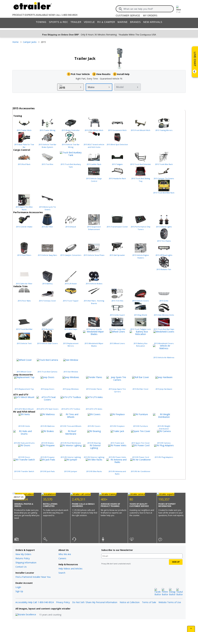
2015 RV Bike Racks (94, 471)
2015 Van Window (71, 371)
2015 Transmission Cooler (117, 227)
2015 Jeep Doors (47, 389)
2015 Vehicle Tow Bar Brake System (47, 145)
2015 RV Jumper (70, 471)
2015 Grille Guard (117, 315)
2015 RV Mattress (47, 426)
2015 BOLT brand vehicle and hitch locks (94, 145)
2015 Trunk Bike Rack (164, 164)
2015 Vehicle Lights (164, 227)
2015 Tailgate (117, 164)
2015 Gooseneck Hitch (117, 130)
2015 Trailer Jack (117, 443)
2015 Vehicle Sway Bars (47, 255)
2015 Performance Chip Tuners (140, 228)
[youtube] (179, 592)
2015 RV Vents (24, 426)
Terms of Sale (149, 602)
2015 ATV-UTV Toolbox (70, 409)
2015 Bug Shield (140, 315)
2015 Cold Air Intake (24, 227)
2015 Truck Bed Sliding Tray (140, 179)
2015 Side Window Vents (164, 315)
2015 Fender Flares (94, 389)
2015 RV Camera (163, 443)
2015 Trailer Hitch (24, 130)
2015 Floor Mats (24, 301)
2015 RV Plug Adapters (164, 457)
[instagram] (172, 592)
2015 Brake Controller (71, 130)
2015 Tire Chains (164, 241)
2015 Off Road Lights (164, 255)
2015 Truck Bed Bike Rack (163, 193)
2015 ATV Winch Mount (24, 409)
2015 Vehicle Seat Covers (47, 343)
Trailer (76, 22)
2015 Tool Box (47, 164)
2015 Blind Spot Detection (117, 144)
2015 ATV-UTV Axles (94, 409)
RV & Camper (106, 22)
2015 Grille (163, 301)
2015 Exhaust (70, 227)
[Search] (120, 9)
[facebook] (158, 592)
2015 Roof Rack (24, 164)
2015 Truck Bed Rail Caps (164, 329)
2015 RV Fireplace (117, 426)
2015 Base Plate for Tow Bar (24, 145)
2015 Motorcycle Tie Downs (47, 208)
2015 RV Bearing (94, 443)
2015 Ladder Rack (94, 164)
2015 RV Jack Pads (47, 471)
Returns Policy (22, 558)
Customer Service (128, 15)
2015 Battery (47, 283)
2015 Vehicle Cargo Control (94, 179)
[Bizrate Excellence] (25, 614)
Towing (41, 22)
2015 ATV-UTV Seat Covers (47, 409)
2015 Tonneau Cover (47, 301)
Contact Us (21, 566)
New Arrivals (152, 22)
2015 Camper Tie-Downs (164, 178)
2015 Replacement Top (24, 389)
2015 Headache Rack (117, 178)
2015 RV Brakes (47, 443)
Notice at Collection (130, 602)
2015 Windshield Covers (164, 343)
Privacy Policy (63, 602)
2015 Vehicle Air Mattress (163, 357)
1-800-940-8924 (69, 15)
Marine (123, 22)
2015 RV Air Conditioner (140, 471)
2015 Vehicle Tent (24, 343)
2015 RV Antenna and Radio (117, 472)
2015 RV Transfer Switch (24, 471)
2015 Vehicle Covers (140, 301)
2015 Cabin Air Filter (24, 283)
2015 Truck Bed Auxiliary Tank (71, 165)
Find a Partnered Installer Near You (33, 576)
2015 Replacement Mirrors (70, 344)
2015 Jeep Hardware (164, 389)
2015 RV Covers (94, 426)
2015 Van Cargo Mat (117, 329)
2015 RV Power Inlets (117, 457)
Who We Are (64, 554)
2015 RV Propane (47, 457)
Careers (62, 558)
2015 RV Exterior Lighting (94, 457)
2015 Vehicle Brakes (94, 283)
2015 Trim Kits (117, 301)
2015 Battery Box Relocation (140, 344)
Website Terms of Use (170, 602)
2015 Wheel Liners (117, 343)
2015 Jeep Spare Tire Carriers (117, 390)
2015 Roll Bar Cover (140, 389)
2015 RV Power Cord (140, 457)
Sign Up (19, 591)
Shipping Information (25, 562)
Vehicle (89, 22)
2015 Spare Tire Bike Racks (24, 208)
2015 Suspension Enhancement (94, 228)
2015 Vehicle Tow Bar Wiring (71, 145)
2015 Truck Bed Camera (47, 371)
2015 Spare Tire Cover (140, 443)
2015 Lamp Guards (94, 329)
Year (60, 85)
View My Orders (23, 554)
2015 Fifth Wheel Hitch (94, 130)
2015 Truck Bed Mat (24, 329)
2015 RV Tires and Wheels (70, 426)
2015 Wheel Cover (24, 371)
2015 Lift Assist (71, 283)
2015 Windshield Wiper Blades (94, 344)
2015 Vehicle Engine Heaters (140, 256)
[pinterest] (165, 592)
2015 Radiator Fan (164, 269)
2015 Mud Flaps (71, 329)
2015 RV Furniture (140, 426)
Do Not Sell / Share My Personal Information (94, 602)
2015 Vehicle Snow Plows (94, 255)
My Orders (150, 15)
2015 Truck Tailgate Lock (140, 329)
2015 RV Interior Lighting (71, 457)
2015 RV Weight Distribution (164, 427)
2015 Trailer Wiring (47, 130)
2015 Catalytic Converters (70, 255)
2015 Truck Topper (71, 301)
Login (18, 587)
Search (61, 572)
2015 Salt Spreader (117, 255)
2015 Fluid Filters (24, 255)
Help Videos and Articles (70, 568)
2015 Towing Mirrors (163, 130)
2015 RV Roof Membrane (70, 443)
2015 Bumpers (47, 329)
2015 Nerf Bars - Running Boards (94, 302)
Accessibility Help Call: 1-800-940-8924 (34, 602)
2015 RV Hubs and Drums (24, 443)
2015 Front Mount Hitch (140, 130)
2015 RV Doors (24, 457)
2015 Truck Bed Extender (140, 164)
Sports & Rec (58, 22)
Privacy (103, 564)
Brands (135, 22)
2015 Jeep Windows (71, 389)
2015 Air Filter (47, 227)
